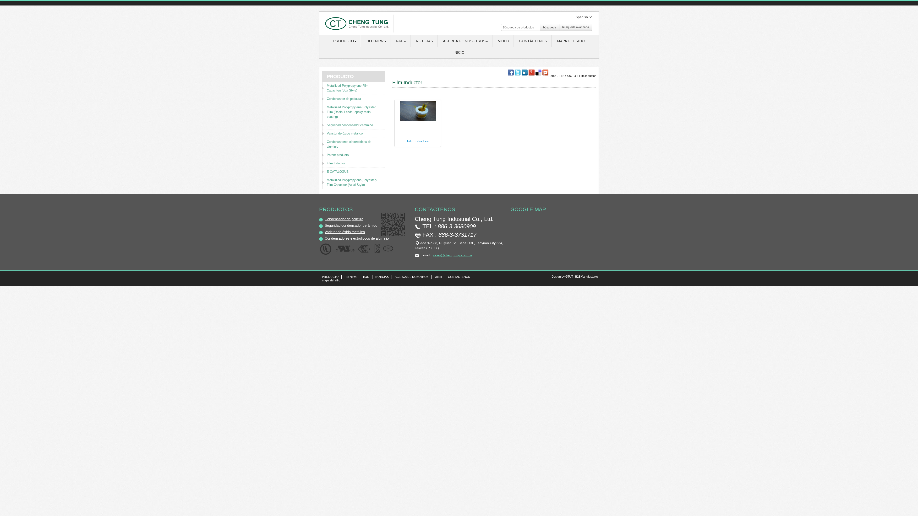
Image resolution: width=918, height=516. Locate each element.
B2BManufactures (586, 276)
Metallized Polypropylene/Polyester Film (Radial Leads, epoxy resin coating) (351, 111)
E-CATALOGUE (338, 171)
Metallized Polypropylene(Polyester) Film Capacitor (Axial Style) (352, 182)
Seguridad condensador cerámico (350, 125)
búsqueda (549, 27)
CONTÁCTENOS (533, 41)
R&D (366, 277)
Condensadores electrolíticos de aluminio (349, 144)
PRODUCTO (567, 76)
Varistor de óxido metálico (345, 133)
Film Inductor (336, 163)
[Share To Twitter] (518, 72)
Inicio (459, 52)
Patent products (338, 155)
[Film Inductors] (418, 111)
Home (552, 76)
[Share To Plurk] (545, 72)
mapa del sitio (571, 41)
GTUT (569, 276)
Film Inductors (418, 141)
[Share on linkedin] (525, 72)
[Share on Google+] (532, 72)
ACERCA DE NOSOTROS (411, 277)
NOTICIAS (424, 41)
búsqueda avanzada (575, 27)
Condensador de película (344, 99)
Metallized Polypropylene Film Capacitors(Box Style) (347, 88)
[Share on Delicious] (538, 72)
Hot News (376, 41)
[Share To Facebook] (511, 72)
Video (503, 41)
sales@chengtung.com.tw (452, 255)
